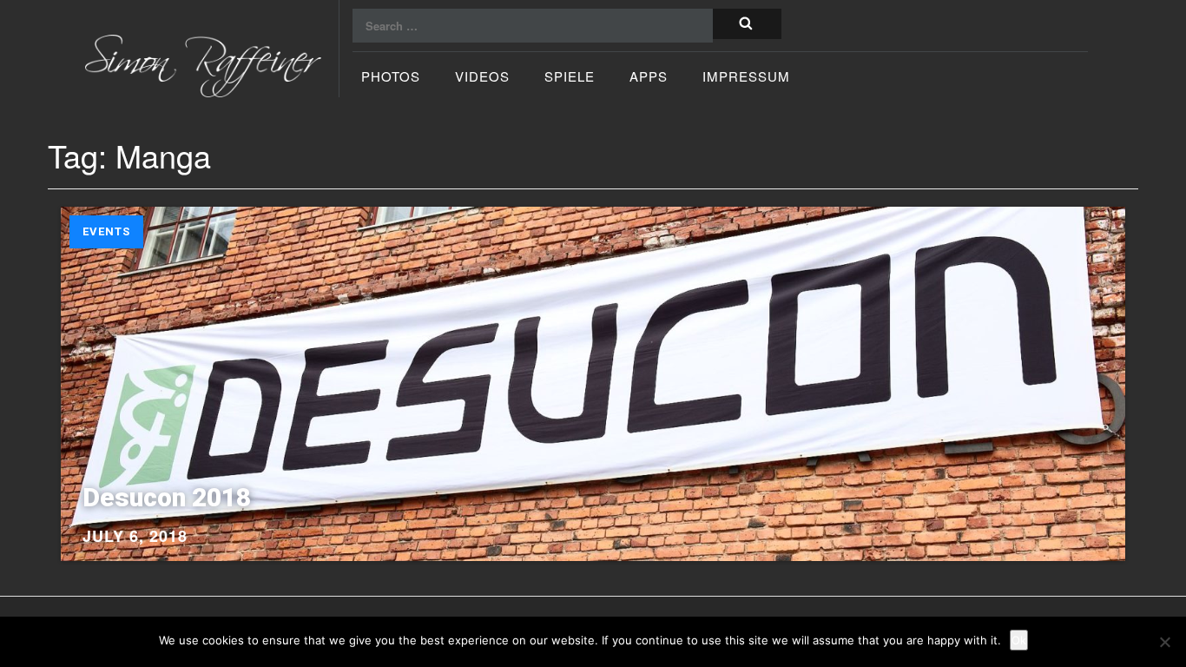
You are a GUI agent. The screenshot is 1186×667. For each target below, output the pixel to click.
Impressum (746, 77)
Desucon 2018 (166, 497)
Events (106, 231)
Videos (482, 77)
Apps (648, 77)
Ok (1018, 640)
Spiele (569, 77)
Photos (390, 77)
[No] (1164, 641)
